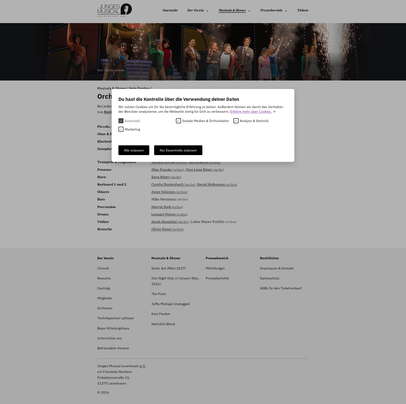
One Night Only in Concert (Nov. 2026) (175, 281)
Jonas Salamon (169, 192)
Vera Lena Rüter (205, 169)
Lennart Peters (169, 214)
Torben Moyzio (169, 162)
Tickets (302, 10)
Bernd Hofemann (217, 184)
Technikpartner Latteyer (115, 318)
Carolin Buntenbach (173, 184)
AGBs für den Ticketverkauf (280, 288)
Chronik (103, 268)
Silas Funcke (167, 169)
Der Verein (195, 10)
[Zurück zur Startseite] (114, 10)
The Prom (158, 294)
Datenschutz (269, 278)
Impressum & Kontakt (277, 268)
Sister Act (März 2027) (168, 268)
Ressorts (104, 278)
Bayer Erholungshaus (113, 328)
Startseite (170, 10)
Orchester (104, 308)
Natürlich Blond (163, 324)
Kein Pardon (139, 88)
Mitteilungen (215, 268)
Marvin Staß (167, 207)
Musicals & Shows (232, 10)
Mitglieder (104, 298)
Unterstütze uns (109, 338)
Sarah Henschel (170, 221)
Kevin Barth (205, 162)
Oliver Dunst (167, 229)
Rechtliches (269, 258)
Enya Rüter (166, 177)
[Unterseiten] (207, 11)
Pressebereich (271, 10)
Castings (103, 288)
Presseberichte (217, 278)
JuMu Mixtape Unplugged (170, 304)
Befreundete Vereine (113, 348)
